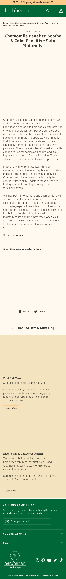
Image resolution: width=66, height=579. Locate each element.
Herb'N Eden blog (17, 23)
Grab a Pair (11, 490)
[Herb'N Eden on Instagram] (37, 560)
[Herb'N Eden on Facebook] (43, 560)
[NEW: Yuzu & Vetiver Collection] (33, 432)
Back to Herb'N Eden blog (35, 328)
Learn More (11, 408)
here (38, 249)
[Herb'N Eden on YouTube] (49, 560)
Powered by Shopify (50, 575)
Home (5, 23)
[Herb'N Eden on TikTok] (61, 560)
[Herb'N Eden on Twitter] (55, 560)
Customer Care (14, 534)
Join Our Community (18, 505)
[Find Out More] (33, 356)
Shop (6, 542)
